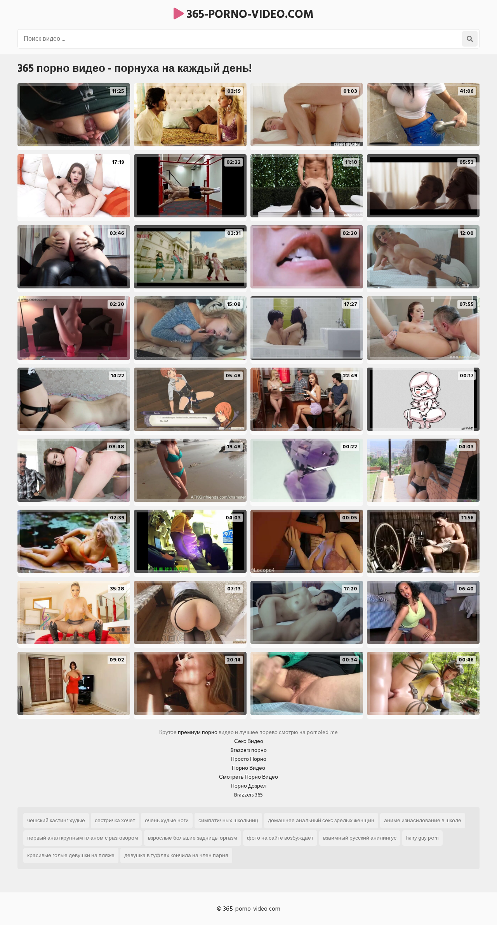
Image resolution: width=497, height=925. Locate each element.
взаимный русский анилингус (359, 837)
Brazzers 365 (248, 794)
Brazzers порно (249, 750)
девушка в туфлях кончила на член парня (176, 855)
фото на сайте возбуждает (280, 837)
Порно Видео (248, 768)
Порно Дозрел (248, 785)
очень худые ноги (167, 820)
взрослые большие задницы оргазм (192, 837)
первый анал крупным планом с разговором (82, 837)
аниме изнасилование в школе (422, 820)
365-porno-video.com (249, 14)
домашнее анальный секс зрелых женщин (321, 820)
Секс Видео (248, 741)
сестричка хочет (115, 820)
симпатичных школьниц (228, 820)
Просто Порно (248, 759)
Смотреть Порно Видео (248, 776)
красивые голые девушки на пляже (71, 855)
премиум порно (197, 732)
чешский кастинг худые (56, 820)
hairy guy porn (422, 837)
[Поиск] (470, 39)
